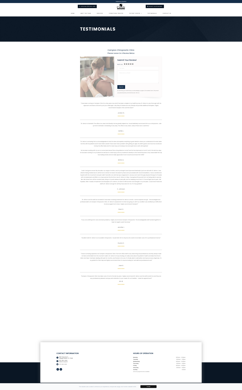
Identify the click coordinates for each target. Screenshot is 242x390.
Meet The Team (86, 13)
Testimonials (152, 13)
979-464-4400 (63, 361)
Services (100, 13)
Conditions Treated (116, 13)
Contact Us (167, 13)
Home (73, 13)
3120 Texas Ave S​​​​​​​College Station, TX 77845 (66, 357)
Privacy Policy (143, 92)
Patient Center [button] (134, 13)
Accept (148, 386)
